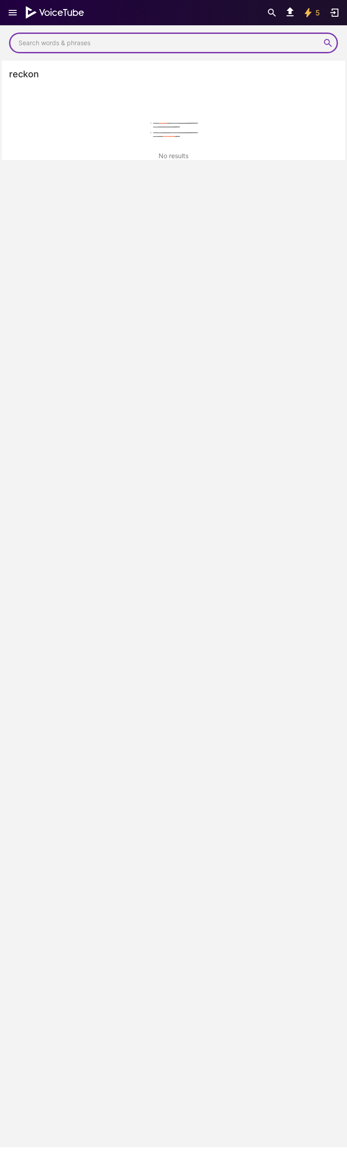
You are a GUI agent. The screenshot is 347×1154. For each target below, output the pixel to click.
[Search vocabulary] (272, 12)
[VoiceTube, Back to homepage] (55, 12)
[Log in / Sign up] (334, 12)
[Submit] (328, 43)
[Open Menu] (12, 12)
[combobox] (164, 43)
